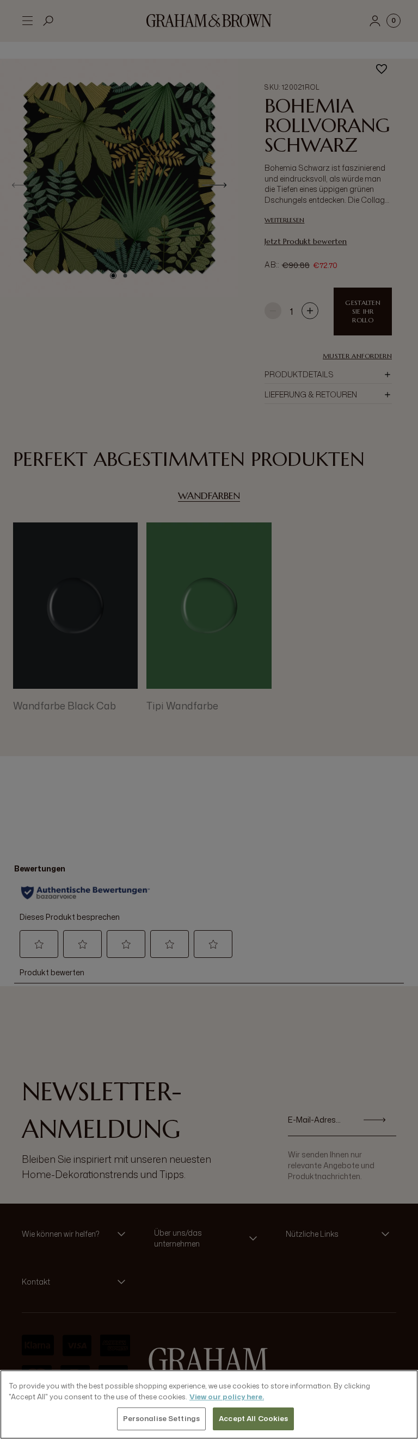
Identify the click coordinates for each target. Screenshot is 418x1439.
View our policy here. (226, 1396)
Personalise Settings (161, 1418)
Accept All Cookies (253, 1418)
